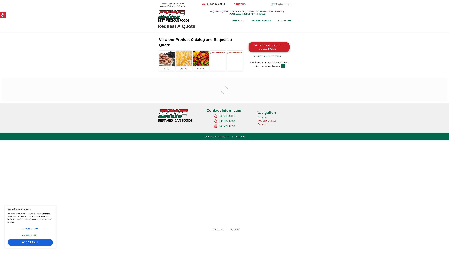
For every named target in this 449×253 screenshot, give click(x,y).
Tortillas (218, 229)
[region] (30, 226)
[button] (3, 15)
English (279, 4)
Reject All (30, 235)
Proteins (235, 229)
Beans (167, 69)
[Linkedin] (259, 4)
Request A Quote (219, 12)
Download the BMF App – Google (247, 14)
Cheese (184, 69)
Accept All (30, 242)
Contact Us (284, 21)
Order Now (238, 12)
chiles (201, 69)
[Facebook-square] (255, 4)
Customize (30, 228)
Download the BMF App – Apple (265, 12)
